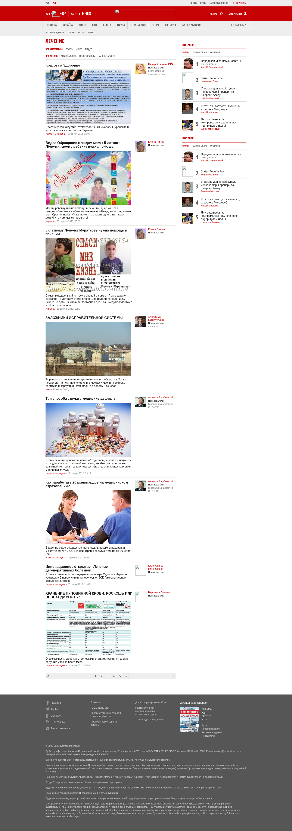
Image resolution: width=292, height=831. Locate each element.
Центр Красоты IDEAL (161, 64)
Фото (81, 32)
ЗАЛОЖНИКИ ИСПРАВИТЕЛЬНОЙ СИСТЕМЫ (84, 318)
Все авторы (52, 56)
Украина (50, 221)
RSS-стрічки (58, 722)
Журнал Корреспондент (194, 702)
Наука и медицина (55, 133)
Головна (51, 25)
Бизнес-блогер (107, 56)
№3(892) (207, 708)
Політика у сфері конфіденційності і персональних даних (146, 710)
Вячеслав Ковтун (210, 129)
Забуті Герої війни (212, 78)
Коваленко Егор (209, 81)
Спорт (155, 25)
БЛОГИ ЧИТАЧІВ (191, 25)
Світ (94, 25)
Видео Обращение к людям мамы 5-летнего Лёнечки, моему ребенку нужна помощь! (83, 144)
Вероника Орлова (159, 592)
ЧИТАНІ (185, 52)
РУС (47, 3)
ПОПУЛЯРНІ (189, 45)
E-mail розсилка (60, 728)
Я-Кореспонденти (55, 32)
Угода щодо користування (149, 719)
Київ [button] (48, 13)
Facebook (56, 702)
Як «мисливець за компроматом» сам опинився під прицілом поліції (219, 122)
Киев (48, 389)
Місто (82, 25)
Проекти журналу (211, 728)
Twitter (54, 709)
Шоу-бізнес (138, 25)
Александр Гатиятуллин (156, 318)
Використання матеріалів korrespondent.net (105, 715)
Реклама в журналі (212, 732)
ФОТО (203, 3)
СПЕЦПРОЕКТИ (239, 3)
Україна (68, 25)
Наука (121, 25)
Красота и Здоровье (63, 65)
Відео (91, 32)
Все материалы (54, 49)
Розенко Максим (210, 98)
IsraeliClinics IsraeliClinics (155, 567)
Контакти (96, 702)
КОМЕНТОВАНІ (200, 52)
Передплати (208, 736)
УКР (54, 3)
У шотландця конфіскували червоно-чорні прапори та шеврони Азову (218, 91)
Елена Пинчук (156, 141)
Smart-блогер (68, 56)
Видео (88, 49)
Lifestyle (170, 25)
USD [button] (73, 13)
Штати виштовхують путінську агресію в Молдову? (220, 107)
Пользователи (87, 56)
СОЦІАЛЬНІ (215, 52)
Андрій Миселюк (209, 112)
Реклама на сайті (100, 707)
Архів (204, 725)
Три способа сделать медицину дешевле (80, 398)
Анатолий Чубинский (161, 397)
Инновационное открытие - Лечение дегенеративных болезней (77, 568)
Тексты (69, 49)
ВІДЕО (193, 3)
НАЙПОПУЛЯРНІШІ (219, 3)
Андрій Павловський (212, 67)
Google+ (56, 715)
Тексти (71, 32)
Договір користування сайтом (151, 702)
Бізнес (107, 25)
